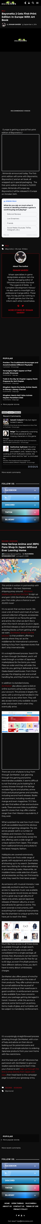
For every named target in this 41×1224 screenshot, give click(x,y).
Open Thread (17, 1203)
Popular (17, 412)
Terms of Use (32, 1206)
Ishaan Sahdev (15, 24)
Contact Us (18, 1206)
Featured (5, 541)
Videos (25, 249)
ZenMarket (7, 686)
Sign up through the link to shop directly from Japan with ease (20, 1072)
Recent (10, 412)
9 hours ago (31, 462)
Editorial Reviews (14, 214)
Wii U (3, 10)
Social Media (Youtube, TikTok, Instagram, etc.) (19, 229)
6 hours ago (24, 442)
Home (7, 1203)
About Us (7, 1206)
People (4, 412)
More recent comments (11, 472)
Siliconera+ (31, 1203)
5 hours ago (15, 427)
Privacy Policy (20, 1209)
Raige (12, 432)
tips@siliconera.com (25, 1221)
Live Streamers (13, 219)
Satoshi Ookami (16, 420)
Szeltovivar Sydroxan (19, 447)
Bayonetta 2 (10, 249)
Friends (10, 223)
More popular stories (11, 404)
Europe (18, 249)
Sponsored (13, 541)
